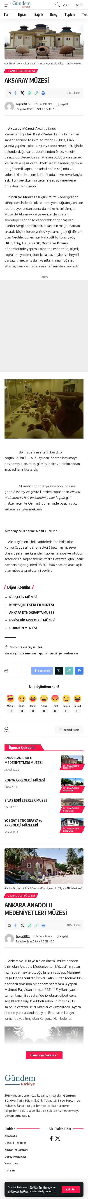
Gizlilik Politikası (40, 1187)
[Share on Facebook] (15, 93)
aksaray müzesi (32, 647)
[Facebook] (51, 1138)
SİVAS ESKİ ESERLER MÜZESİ (27, 800)
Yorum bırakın (71, 729)
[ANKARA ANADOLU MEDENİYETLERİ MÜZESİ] (72, 762)
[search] (57, 4)
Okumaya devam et (44, 1055)
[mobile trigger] (8, 4)
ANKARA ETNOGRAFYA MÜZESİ (32, 612)
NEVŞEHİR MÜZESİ (23, 597)
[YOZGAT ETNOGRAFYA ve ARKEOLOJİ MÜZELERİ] (72, 825)
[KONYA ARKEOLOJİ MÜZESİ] (72, 784)
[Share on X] (22, 93)
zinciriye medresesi (63, 653)
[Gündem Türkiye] (21, 4)
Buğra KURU (23, 104)
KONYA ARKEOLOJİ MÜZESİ (25, 780)
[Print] (43, 93)
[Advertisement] (44, 326)
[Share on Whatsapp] (29, 93)
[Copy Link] (36, 93)
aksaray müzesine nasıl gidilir (26, 653)
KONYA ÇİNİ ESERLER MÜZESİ (31, 605)
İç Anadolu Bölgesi (21, 71)
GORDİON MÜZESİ (23, 628)
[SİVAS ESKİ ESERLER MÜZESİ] (72, 805)
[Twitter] (57, 1138)
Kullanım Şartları (18, 1191)
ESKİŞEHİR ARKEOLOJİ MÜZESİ (32, 620)
